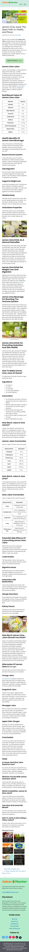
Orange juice (5, 678)
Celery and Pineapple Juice (11, 869)
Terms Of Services (14, 928)
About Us (14, 919)
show (20, 60)
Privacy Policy (14, 926)
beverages (22, 86)
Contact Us (14, 921)
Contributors (14, 923)
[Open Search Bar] (21, 4)
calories (22, 282)
